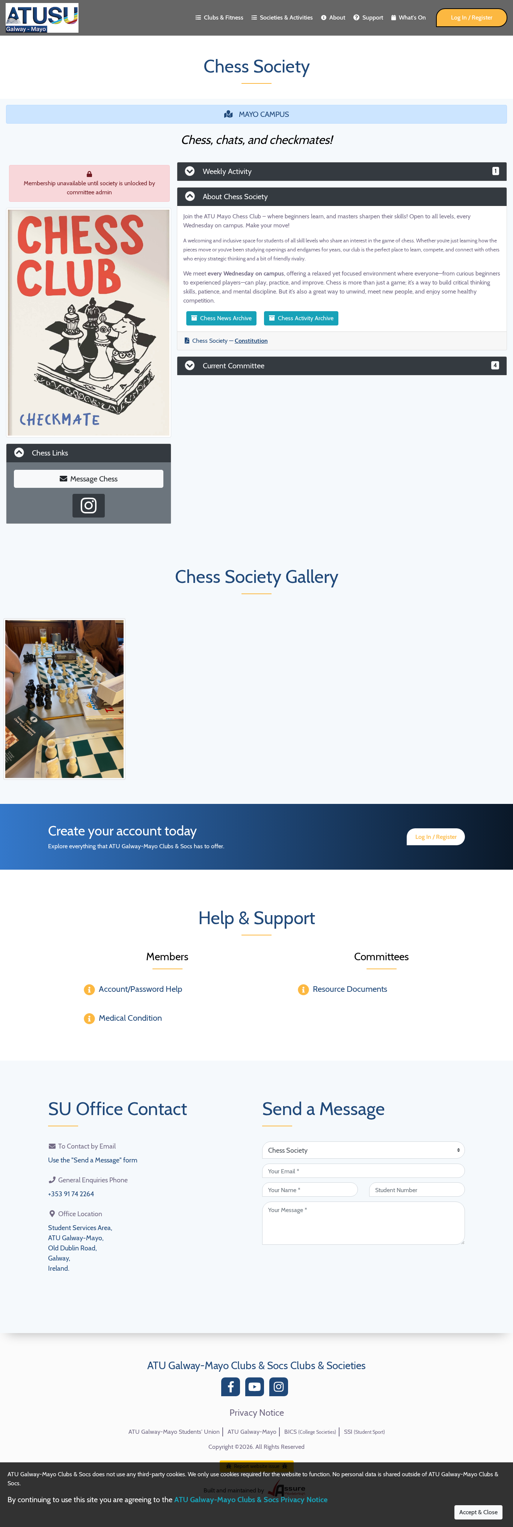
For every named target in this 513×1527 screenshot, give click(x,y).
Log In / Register (471, 17)
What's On (412, 17)
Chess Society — (230, 340)
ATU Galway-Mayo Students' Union (174, 1431)
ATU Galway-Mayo (252, 1431)
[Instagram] (280, 1388)
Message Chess (94, 478)
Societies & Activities (286, 17)
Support (372, 17)
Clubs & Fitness (223, 17)
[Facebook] (232, 1388)
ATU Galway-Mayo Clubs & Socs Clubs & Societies (256, 1365)
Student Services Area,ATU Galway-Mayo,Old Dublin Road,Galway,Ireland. (80, 1248)
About (337, 17)
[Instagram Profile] (88, 506)
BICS (310, 1431)
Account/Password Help (140, 989)
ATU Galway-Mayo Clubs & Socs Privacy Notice (250, 1499)
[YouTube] (256, 1388)
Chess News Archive (226, 318)
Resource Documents (350, 989)
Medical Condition (130, 1018)
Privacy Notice (256, 1412)
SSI (364, 1431)
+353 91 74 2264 (71, 1194)
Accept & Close (478, 1512)
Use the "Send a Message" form (92, 1160)
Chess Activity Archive (305, 318)
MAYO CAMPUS (264, 114)
